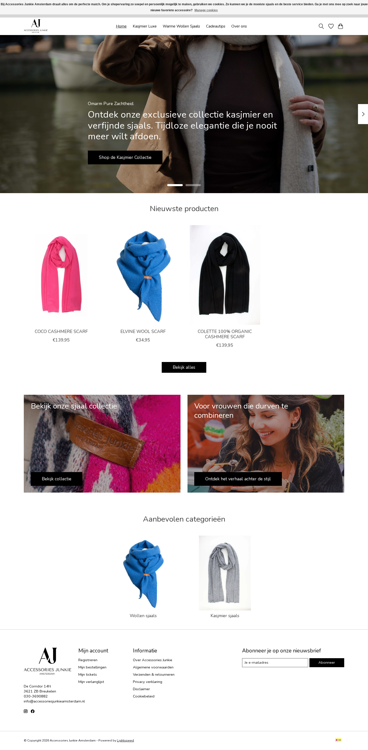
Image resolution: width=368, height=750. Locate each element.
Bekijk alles (184, 367)
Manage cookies (206, 10)
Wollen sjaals (143, 616)
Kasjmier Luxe (145, 26)
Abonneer (326, 662)
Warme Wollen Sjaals (181, 26)
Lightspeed (125, 740)
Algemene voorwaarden (153, 667)
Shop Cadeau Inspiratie (127, 157)
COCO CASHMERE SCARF (61, 331)
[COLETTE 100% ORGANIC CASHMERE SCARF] (225, 275)
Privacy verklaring (147, 681)
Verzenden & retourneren (153, 674)
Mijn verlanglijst (91, 681)
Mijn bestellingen (92, 667)
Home (121, 26)
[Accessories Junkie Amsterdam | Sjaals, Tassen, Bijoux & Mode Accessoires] (36, 26)
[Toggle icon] (321, 26)
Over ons (239, 26)
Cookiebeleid (143, 696)
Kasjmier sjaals (225, 616)
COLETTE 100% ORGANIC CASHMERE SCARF (225, 333)
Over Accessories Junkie (152, 659)
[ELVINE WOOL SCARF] (143, 275)
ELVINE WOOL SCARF (143, 331)
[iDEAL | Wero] (338, 740)
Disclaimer (141, 688)
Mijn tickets (87, 674)
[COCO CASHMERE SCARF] (61, 275)
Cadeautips (215, 26)
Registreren (87, 659)
